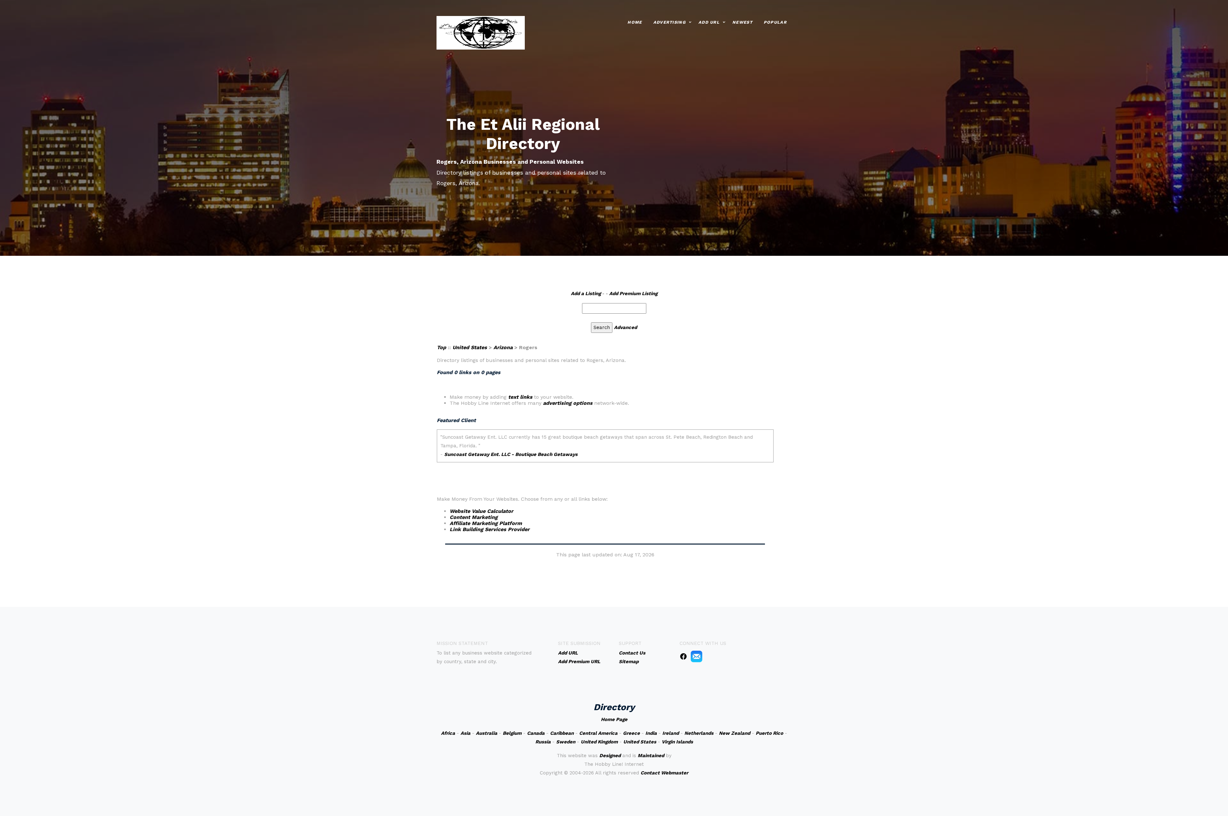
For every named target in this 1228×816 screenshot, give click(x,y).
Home (634, 22)
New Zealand (734, 733)
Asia (465, 733)
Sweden (565, 742)
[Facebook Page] (683, 656)
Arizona (503, 347)
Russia (543, 742)
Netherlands (698, 733)
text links (520, 397)
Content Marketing (474, 517)
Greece (631, 733)
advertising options (568, 403)
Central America (598, 733)
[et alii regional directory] (481, 32)
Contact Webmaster (664, 773)
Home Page (614, 719)
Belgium (512, 733)
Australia (486, 733)
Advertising (669, 22)
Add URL (709, 22)
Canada (536, 733)
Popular (775, 22)
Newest (742, 22)
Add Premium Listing (633, 293)
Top (441, 347)
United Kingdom (599, 742)
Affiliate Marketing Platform (486, 523)
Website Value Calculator (481, 511)
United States (470, 347)
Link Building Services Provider (490, 529)
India (651, 733)
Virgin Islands (677, 742)
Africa (448, 733)
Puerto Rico (769, 733)
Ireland (670, 733)
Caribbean (562, 733)
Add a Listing (586, 293)
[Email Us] (696, 656)
